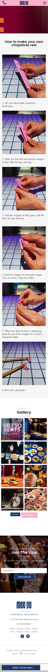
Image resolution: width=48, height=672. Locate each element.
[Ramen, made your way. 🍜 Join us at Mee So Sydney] (36, 429)
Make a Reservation (23, 667)
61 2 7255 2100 (17, 619)
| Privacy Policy (29, 654)
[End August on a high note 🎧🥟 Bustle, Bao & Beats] (12, 429)
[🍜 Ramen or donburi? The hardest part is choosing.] (36, 476)
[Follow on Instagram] (28, 636)
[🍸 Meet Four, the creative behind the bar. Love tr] (12, 499)
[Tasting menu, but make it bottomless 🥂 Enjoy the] (36, 453)
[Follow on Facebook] (22, 636)
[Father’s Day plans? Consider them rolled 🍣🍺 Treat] (12, 476)
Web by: (16, 654)
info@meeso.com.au (31, 619)
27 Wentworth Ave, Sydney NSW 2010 (24, 614)
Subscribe (23, 577)
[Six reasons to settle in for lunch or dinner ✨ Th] (36, 499)
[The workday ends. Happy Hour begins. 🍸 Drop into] (12, 453)
